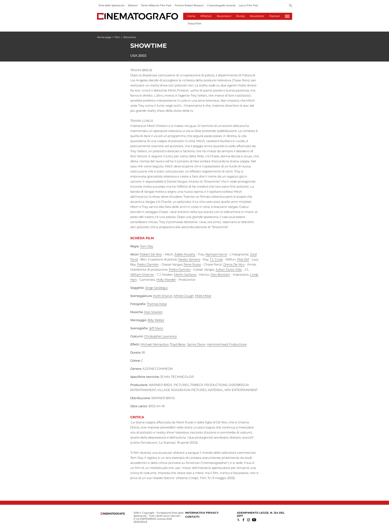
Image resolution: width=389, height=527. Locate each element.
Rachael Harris (216, 254)
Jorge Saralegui (156, 288)
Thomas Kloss (157, 304)
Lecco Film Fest (248, 5)
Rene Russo (192, 264)
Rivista (240, 16)
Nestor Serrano (189, 259)
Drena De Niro (233, 264)
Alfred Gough (183, 296)
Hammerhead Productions (227, 344)
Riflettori (206, 16)
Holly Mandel (166, 280)
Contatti (192, 516)
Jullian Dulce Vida (229, 269)
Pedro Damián (148, 264)
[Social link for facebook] (243, 519)
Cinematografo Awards (221, 5)
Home (191, 16)
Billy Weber (156, 320)
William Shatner (142, 274)
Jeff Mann (156, 328)
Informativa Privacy (202, 512)
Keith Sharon (162, 296)
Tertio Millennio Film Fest (156, 5)
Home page (104, 37)
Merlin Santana (185, 274)
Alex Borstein (220, 274)
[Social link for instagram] (248, 519)
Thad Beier (178, 344)
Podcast (274, 16)
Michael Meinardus (154, 344)
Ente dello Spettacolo (112, 5)
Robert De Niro (151, 254)
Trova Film (194, 23)
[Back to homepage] (113, 513)
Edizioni (133, 5)
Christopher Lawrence (160, 336)
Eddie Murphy (184, 254)
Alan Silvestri (153, 312)
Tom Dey (146, 246)
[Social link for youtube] (254, 519)
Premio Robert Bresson (189, 5)
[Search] (290, 6)
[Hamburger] (287, 16)
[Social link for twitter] (238, 519)
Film (117, 37)
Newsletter (257, 16)
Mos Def (243, 259)
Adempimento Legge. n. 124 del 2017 (261, 514)
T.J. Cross (216, 259)
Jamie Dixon (196, 344)
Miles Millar (203, 296)
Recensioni (224, 16)
